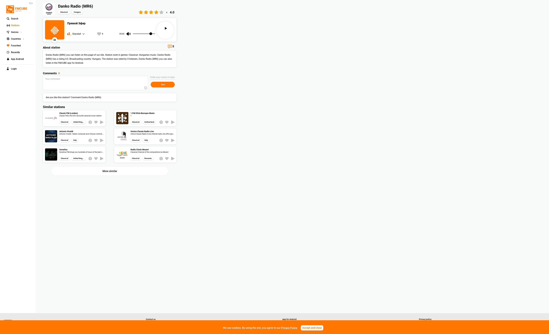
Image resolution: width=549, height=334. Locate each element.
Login (14, 68)
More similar (110, 171)
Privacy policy (425, 319)
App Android (17, 59)
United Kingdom (79, 122)
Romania (148, 158)
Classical (64, 12)
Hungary (77, 12)
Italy (75, 140)
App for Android (289, 319)
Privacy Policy (289, 327)
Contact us (151, 319)
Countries (16, 38)
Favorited (16, 45)
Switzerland (149, 122)
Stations (15, 25)
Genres (14, 32)
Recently (15, 52)
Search (14, 18)
